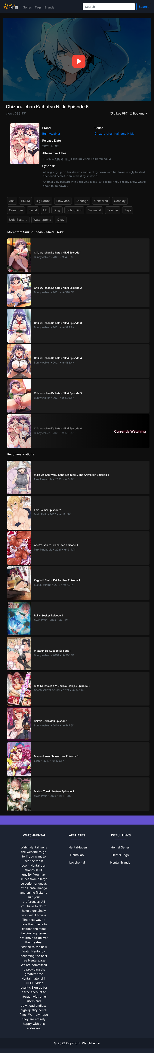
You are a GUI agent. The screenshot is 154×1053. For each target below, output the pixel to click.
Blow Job (63, 201)
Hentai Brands (120, 862)
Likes (120, 113)
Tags (38, 7)
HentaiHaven (78, 847)
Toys (127, 210)
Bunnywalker (51, 133)
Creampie (16, 210)
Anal (12, 201)
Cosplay (120, 201)
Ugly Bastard (18, 219)
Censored (101, 201)
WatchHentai (91, 1043)
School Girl (74, 210)
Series (27, 7)
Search (144, 6)
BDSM (25, 201)
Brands (49, 7)
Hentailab (77, 855)
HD (45, 210)
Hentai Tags (120, 855)
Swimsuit (94, 210)
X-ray (60, 219)
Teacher (112, 210)
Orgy (57, 210)
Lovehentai (77, 862)
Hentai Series (120, 847)
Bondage (82, 201)
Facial (33, 210)
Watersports (42, 219)
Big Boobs (43, 201)
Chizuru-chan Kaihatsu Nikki (114, 133)
